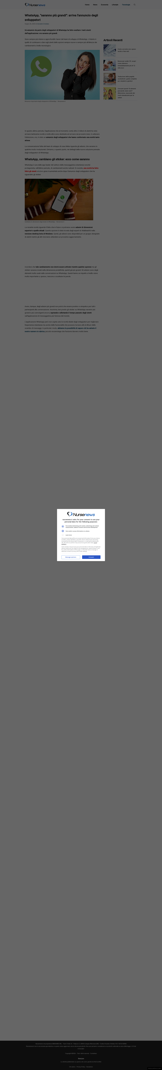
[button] (81, 535)
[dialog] (81, 535)
